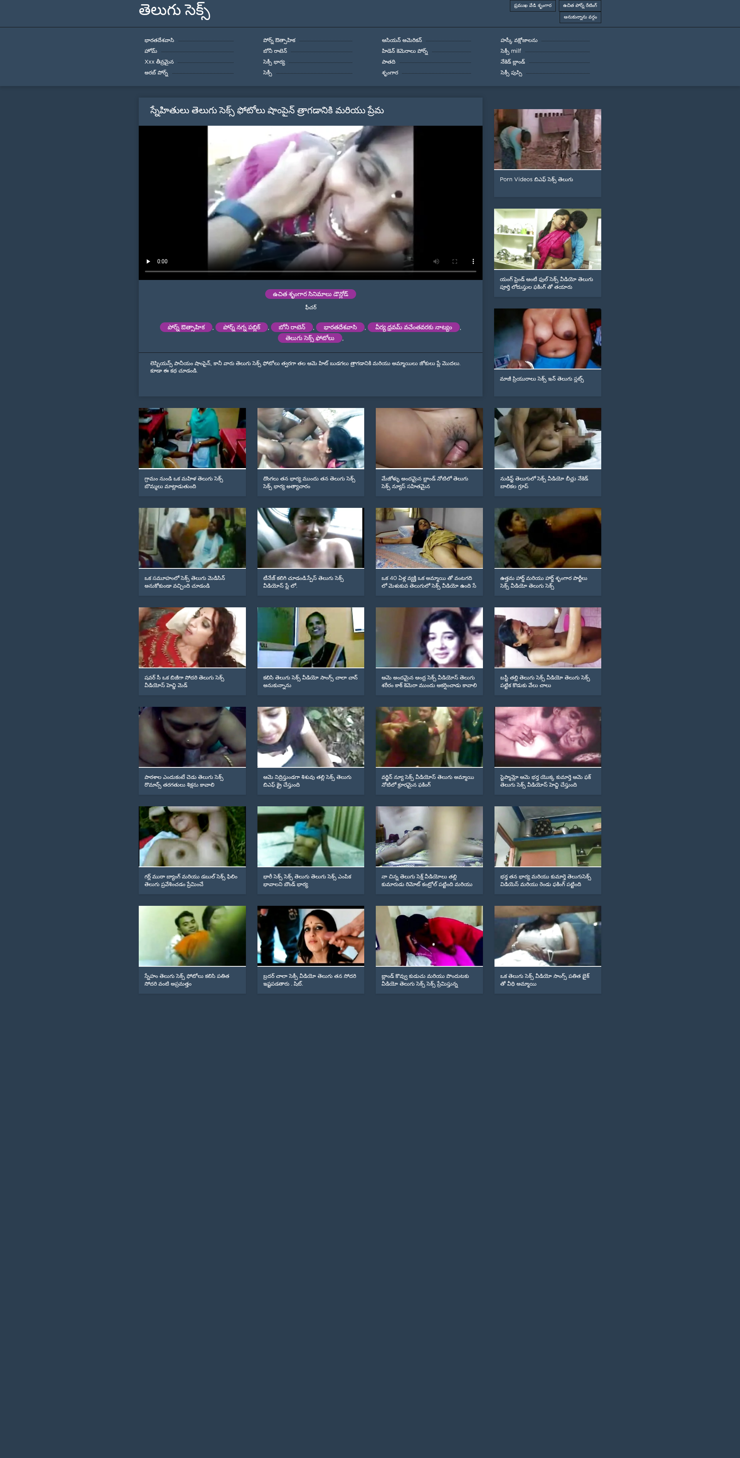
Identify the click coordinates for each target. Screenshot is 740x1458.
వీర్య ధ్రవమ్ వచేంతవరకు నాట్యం (413, 327)
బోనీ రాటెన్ (292, 327)
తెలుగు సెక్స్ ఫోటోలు (310, 338)
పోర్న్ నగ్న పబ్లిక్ (241, 327)
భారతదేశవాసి (340, 327)
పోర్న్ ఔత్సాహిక (186, 327)
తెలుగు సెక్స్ (174, 10)
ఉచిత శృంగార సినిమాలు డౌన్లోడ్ (310, 294)
